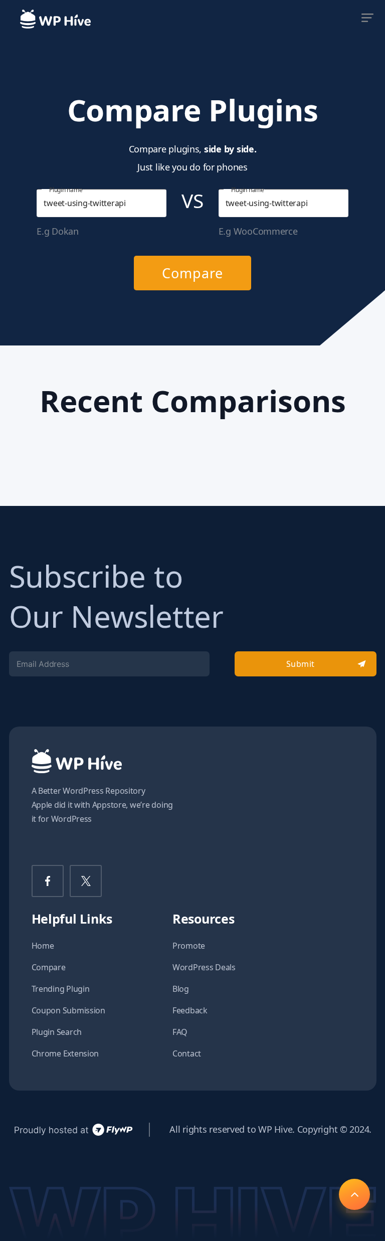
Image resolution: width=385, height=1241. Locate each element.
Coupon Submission (68, 1010)
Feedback (190, 1010)
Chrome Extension (65, 1053)
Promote (188, 945)
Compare (192, 273)
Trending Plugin (61, 988)
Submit (300, 663)
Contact (186, 1053)
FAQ (179, 1031)
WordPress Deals (204, 967)
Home (43, 945)
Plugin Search (57, 1031)
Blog (180, 988)
